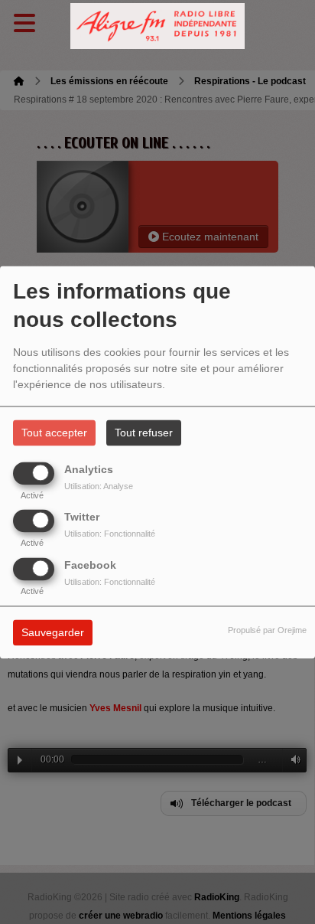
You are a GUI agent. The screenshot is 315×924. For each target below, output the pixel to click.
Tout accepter (54, 432)
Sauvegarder (52, 632)
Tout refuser (144, 432)
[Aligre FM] (157, 26)
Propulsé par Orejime (267, 630)
